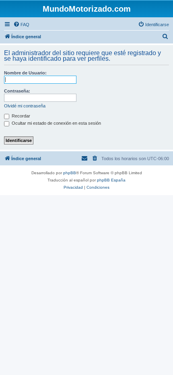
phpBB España (111, 180)
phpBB (69, 173)
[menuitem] (21, 24)
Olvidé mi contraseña (24, 105)
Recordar (20, 115)
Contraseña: (17, 91)
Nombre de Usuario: (25, 72)
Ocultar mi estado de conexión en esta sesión (55, 123)
